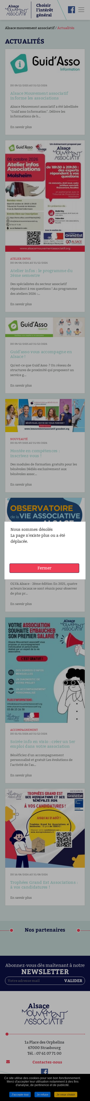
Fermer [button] (44, 568)
